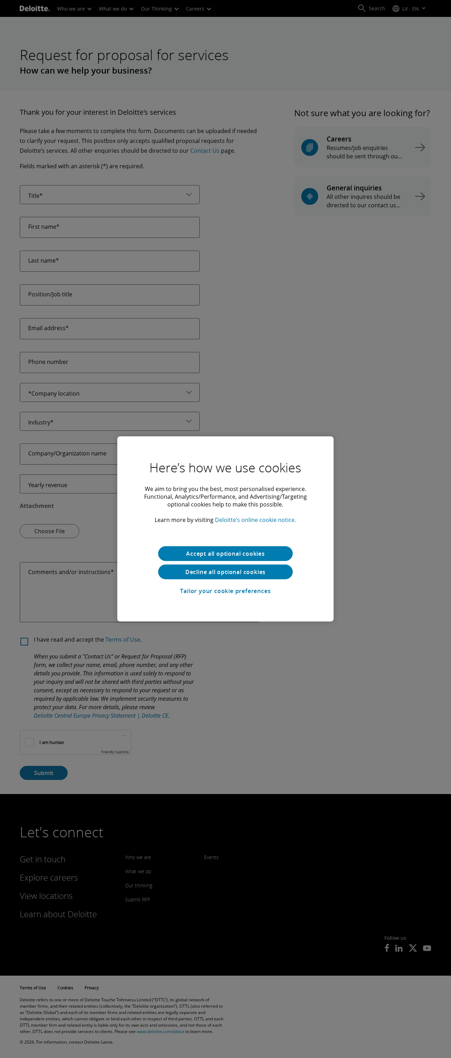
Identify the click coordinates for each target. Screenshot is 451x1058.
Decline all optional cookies (225, 572)
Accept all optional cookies (225, 554)
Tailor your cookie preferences (225, 591)
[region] (225, 529)
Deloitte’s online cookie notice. (255, 520)
